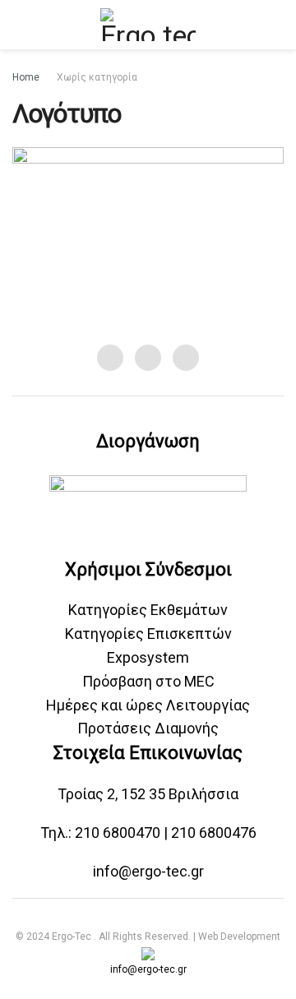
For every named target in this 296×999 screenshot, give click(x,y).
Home (25, 77)
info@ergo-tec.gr (148, 871)
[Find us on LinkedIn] (186, 358)
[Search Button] (277, 24)
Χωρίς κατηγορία (97, 77)
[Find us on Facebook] (110, 358)
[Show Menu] (19, 24)
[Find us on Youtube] (148, 358)
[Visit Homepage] (148, 24)
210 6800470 (117, 832)
